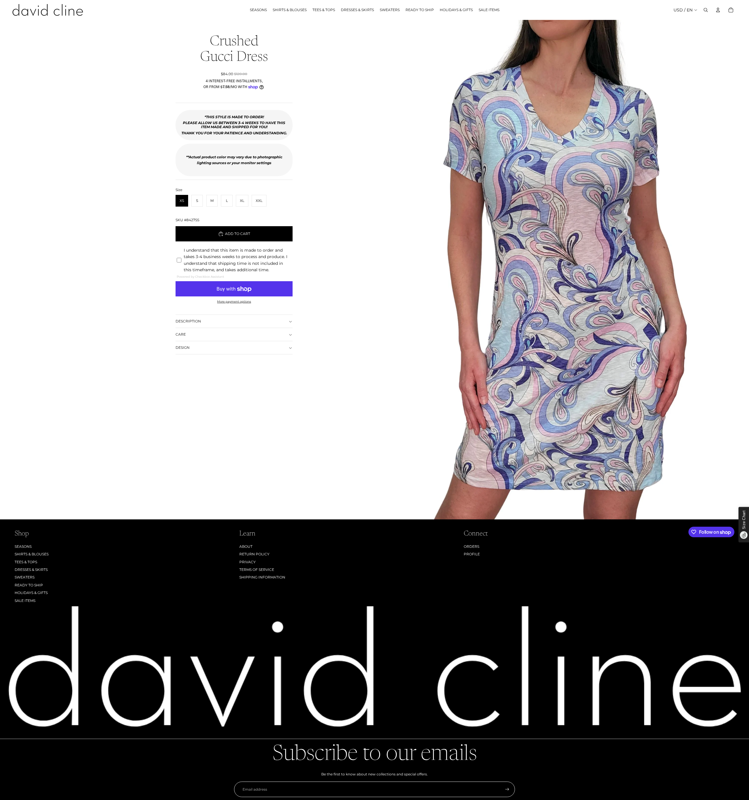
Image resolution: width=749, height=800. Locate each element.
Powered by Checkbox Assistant (200, 276)
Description (188, 321)
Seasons (23, 546)
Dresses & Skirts (31, 569)
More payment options (234, 302)
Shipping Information (262, 577)
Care (181, 334)
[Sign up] (507, 789)
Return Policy (254, 554)
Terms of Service (256, 569)
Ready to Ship (29, 585)
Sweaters (25, 577)
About (245, 546)
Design (183, 347)
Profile (472, 554)
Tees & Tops (26, 562)
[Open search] (705, 10)
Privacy (247, 562)
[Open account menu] (718, 10)
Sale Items (25, 600)
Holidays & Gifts (31, 592)
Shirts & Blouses (32, 554)
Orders (471, 546)
